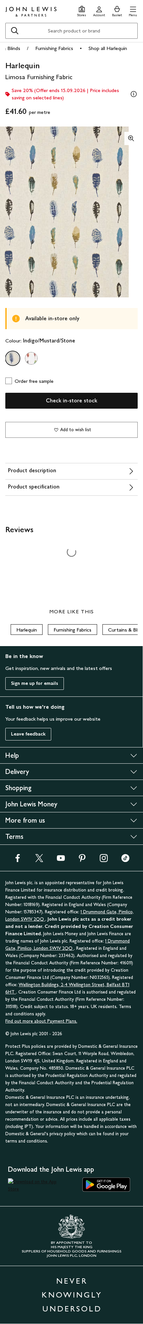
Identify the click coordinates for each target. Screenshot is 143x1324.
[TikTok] (125, 860)
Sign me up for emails (34, 683)
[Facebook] (18, 860)
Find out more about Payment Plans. (41, 1021)
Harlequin (26, 630)
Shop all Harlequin (107, 48)
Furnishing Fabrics (54, 48)
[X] (39, 860)
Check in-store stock (71, 400)
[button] (133, 10)
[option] (12, 358)
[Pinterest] (82, 860)
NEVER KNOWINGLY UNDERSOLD (72, 1294)
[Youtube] (61, 860)
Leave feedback (28, 734)
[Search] (15, 31)
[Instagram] (104, 860)
